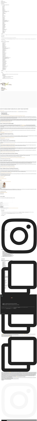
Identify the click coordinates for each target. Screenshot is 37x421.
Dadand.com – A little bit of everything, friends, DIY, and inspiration (10, 303)
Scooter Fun (4, 27)
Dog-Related (4, 16)
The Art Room (4, 66)
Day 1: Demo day (2, 177)
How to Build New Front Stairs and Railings (7, 255)
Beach (3, 45)
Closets (3, 12)
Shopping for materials (2, 176)
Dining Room (4, 15)
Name (1, 203)
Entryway (4, 17)
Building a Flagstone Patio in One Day (7, 256)
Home (2, 87)
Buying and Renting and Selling (6, 11)
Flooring (3, 54)
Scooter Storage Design (3, 192)
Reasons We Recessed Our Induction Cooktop (8, 251)
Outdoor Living (4, 63)
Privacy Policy (4, 74)
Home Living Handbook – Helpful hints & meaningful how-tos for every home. (11, 304)
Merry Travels (4, 24)
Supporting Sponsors (5, 29)
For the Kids (4, 18)
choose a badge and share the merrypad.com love (8, 78)
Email (1, 204)
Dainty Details (4, 13)
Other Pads (4, 26)
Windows (4, 32)
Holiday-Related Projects (5, 21)
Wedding (4, 31)
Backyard (4, 6)
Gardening (4, 19)
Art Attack (4, 42)
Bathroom (4, 8)
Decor (3, 51)
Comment (1, 202)
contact (2, 90)
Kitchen (3, 22)
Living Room (4, 60)
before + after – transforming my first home (8, 76)
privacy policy (15, 307)
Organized (4, 25)
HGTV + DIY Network (4, 2)
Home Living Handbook (9, 213)
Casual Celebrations (5, 48)
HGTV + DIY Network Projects (6, 57)
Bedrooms (4, 9)
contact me (4, 77)
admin (1, 179)
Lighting (3, 23)
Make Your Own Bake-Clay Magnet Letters (7, 253)
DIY (3, 181)
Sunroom (4, 28)
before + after (3, 88)
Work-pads (4, 69)
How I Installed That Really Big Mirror (7, 254)
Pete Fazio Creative (8, 308)
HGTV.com (14, 213)
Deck (3, 14)
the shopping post (22, 125)
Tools (3, 30)
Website (1, 205)
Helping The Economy (5, 20)
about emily (3, 1)
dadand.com (15, 308)
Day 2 (17, 111)
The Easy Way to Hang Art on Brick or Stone (7, 252)
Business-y (4, 10)
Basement (4, 7)
